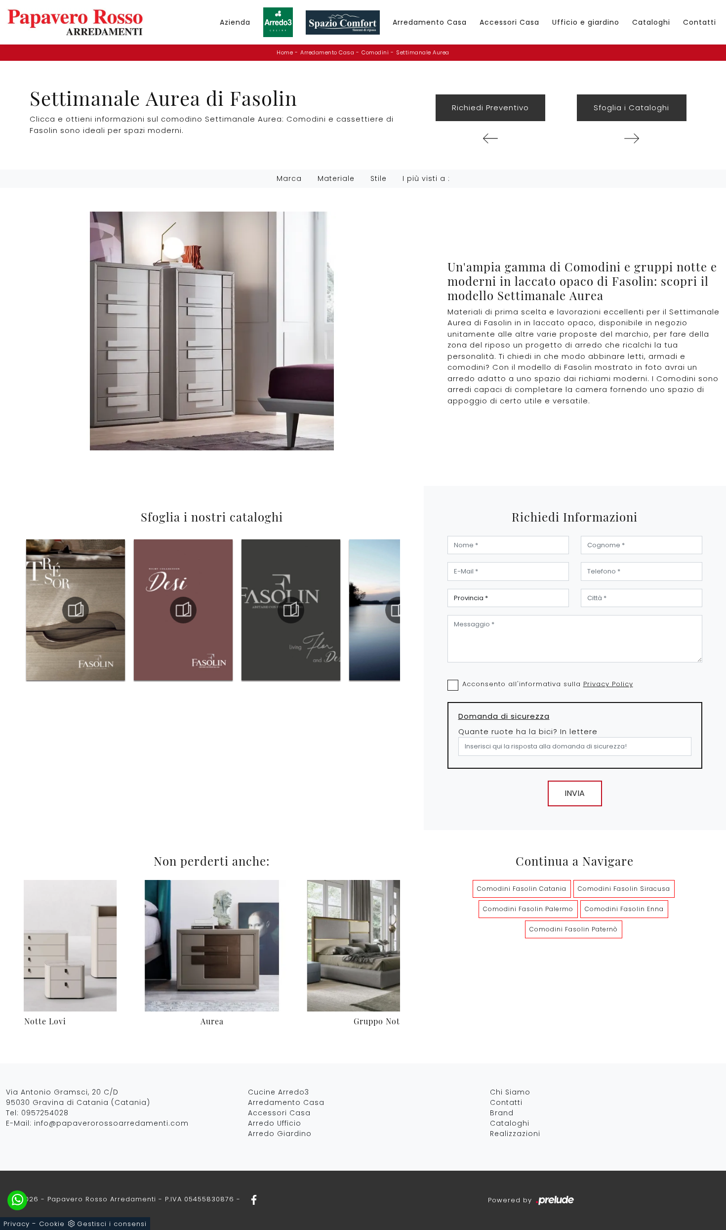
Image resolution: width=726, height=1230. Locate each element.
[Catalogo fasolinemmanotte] (291, 610)
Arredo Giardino (280, 1134)
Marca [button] (289, 178)
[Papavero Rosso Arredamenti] (75, 22)
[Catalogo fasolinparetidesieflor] (183, 610)
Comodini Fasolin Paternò (573, 929)
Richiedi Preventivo (490, 107)
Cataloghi (651, 22)
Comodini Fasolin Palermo (528, 909)
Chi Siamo (510, 1092)
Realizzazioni (515, 1134)
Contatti (699, 22)
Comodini (375, 52)
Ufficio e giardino (585, 22)
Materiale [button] (336, 178)
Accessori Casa (509, 22)
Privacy (16, 1224)
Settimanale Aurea (422, 52)
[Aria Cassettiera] (631, 138)
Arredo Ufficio (274, 1123)
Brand (502, 1113)
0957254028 (45, 1113)
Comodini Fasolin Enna (624, 909)
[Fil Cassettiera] (490, 138)
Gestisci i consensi (112, 1224)
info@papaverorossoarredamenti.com (111, 1123)
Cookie (52, 1224)
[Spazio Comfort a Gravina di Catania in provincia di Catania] (343, 22)
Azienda (235, 22)
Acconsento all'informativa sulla (547, 684)
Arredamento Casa (430, 22)
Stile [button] (378, 178)
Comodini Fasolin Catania (521, 888)
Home (285, 52)
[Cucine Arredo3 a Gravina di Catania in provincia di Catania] (278, 22)
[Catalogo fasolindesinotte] (75, 610)
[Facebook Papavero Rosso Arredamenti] (251, 1199)
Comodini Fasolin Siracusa (624, 888)
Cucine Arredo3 (278, 1092)
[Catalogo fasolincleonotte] (398, 610)
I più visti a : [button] (426, 178)
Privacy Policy (608, 684)
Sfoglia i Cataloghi (631, 107)
